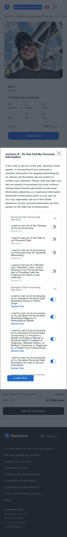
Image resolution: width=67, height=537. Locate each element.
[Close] (60, 154)
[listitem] (33, 218)
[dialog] (33, 268)
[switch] (53, 227)
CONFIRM (20, 378)
